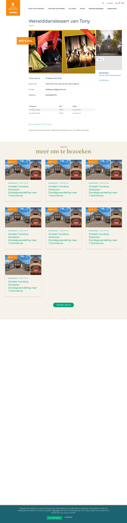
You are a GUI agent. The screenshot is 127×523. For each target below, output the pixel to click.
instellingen (68, 517)
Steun (117, 3)
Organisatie (112, 8)
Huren (82, 8)
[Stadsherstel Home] (13, 8)
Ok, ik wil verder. (54, 518)
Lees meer (56, 510)
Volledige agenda (63, 305)
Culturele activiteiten (56, 8)
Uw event (72, 8)
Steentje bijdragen (96, 8)
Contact (110, 3)
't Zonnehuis (23, 183)
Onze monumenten (36, 8)
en (122, 3)
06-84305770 (51, 95)
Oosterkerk (77, 110)
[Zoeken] (103, 3)
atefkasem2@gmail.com (56, 89)
